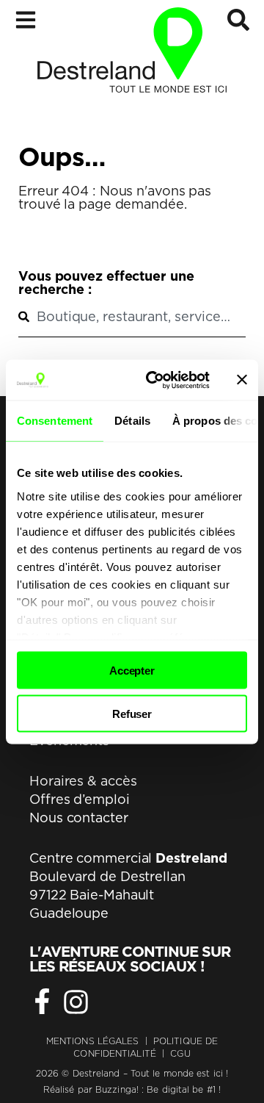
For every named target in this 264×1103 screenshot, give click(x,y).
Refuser (132, 713)
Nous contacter (78, 817)
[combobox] (132, 316)
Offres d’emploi (79, 799)
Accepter (132, 670)
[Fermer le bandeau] (242, 380)
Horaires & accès (82, 781)
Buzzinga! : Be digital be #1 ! (158, 1089)
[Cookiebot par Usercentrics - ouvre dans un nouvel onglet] (155, 379)
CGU (180, 1053)
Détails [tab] (132, 420)
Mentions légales (92, 1041)
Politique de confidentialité (145, 1047)
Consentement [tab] (54, 420)
